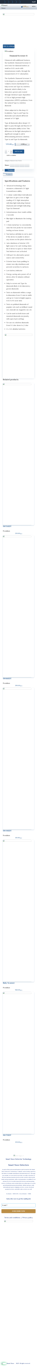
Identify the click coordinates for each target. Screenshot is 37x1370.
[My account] (19, 7)
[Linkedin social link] (18, 2)
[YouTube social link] (15, 2)
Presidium (6, 531)
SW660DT (7, 678)
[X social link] (7, 2)
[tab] (9, 170)
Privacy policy (27, 1217)
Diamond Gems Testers (16, 161)
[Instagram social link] (11, 2)
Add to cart (18, 151)
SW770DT (7, 1135)
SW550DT (7, 526)
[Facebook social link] (3, 2)
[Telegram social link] (27, 165)
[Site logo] (4, 6)
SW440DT (7, 830)
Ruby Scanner (9, 983)
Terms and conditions (12, 1217)
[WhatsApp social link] (22, 165)
